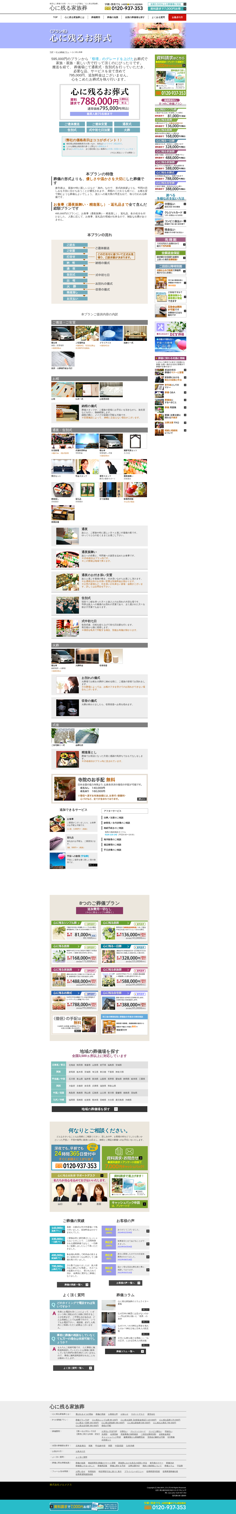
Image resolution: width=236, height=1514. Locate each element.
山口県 (103, 1093)
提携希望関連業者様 (84, 1474)
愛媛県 (119, 1093)
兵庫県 (95, 1086)
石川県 (72, 1079)
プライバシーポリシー (134, 1471)
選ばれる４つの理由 (84, 1414)
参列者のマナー (156, 1463)
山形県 (95, 1065)
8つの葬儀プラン (62, 52)
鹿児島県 (120, 1100)
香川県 (111, 1093)
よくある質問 (158, 17)
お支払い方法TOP (109, 1431)
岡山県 (87, 1093)
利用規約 (92, 1471)
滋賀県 (103, 1086)
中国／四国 (58, 1093)
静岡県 (126, 1079)
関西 (58, 1086)
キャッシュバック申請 (111, 1437)
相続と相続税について (152, 1466)
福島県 (111, 1065)
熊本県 (95, 1100)
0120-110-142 (111, 835)
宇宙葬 (180, 1466)
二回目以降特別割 (148, 1434)
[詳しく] (74, 1025)
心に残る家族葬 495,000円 (112, 1423)
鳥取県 (72, 1093)
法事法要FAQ (134, 1466)
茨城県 (87, 1072)
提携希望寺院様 (153, 1471)
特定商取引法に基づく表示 (110, 1471)
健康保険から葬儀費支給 (134, 1437)
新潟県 (95, 1079)
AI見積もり (106, 1440)
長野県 (111, 1079)
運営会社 (151, 1414)
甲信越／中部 (58, 1079)
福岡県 (72, 1100)
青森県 (87, 1065)
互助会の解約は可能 (156, 1437)
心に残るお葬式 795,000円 (164, 1423)
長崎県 (80, 1100)
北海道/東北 (81, 1446)
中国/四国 (119, 1446)
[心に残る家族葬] (74, 977)
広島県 (95, 1093)
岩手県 (103, 1065)
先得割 (104, 1434)
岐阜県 (134, 1079)
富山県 (80, 1079)
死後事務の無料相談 (129, 1434)
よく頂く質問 (81, 1457)
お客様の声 (113, 1414)
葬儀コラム (169, 1466)
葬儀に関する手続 (117, 1466)
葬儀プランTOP (82, 1420)
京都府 (80, 1086)
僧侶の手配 (106, 1426)
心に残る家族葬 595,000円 (138, 1423)
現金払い (168, 1431)
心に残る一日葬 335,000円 (87, 1423)
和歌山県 (112, 1086)
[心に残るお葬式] (74, 1001)
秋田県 (80, 1065)
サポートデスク (137, 1414)
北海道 (72, 1065)
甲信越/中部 (100, 1446)
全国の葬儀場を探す (135, 17)
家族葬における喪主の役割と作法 (132, 1463)
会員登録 (114, 1434)
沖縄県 (128, 1100)
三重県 (142, 1079)
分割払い (124, 1431)
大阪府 (72, 1086)
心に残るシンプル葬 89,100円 (105, 1420)
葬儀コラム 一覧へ (125, 1351)
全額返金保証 (164, 1434)
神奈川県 (120, 1072)
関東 (58, 1072)
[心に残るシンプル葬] (74, 931)
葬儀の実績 (100, 1414)
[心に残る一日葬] (124, 931)
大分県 (111, 1100)
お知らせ (124, 1414)
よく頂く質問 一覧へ (74, 1368)
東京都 (103, 1072)
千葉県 (111, 1072)
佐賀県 (87, 1100)
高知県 (134, 1093)
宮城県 (119, 1065)
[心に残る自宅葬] (124, 1001)
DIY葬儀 (171, 1437)
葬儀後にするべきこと (85, 1466)
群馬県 (72, 1072)
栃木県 (80, 1072)
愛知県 (119, 1079)
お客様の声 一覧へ (125, 1283)
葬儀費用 (95, 17)
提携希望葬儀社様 (170, 1471)
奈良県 (87, 1086)
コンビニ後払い (155, 1431)
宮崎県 (103, 1100)
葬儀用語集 (102, 1466)
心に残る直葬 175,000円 (169, 1420)
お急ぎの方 (177, 17)
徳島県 (126, 1093)
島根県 (80, 1093)
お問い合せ (80, 1471)
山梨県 (103, 1079)
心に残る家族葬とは (74, 17)
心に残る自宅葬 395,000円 (87, 1426)
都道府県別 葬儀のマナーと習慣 (101, 1463)
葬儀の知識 (112, 17)
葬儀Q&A (170, 1463)
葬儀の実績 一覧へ (74, 1284)
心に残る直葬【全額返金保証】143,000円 (138, 1420)
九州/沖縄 (130, 1446)
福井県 (87, 1079)
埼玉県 (95, 1072)
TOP (55, 17)
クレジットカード (138, 1431)
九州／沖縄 (58, 1100)
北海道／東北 (58, 1065)
